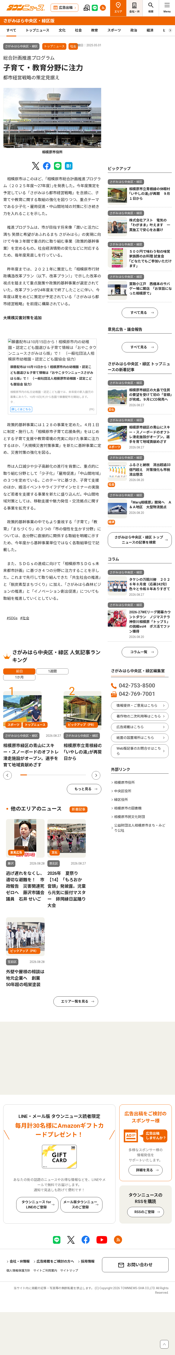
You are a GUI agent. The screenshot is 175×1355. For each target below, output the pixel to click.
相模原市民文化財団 (129, 817)
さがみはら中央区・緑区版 (28, 20)
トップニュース (37, 30)
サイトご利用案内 (45, 1270)
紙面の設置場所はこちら (135, 738)
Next (96, 775)
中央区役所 (122, 791)
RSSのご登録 (144, 1212)
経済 (150, 30)
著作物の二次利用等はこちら (139, 716)
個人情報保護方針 (18, 1270)
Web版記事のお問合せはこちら (139, 751)
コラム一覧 (138, 652)
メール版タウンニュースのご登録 (80, 1204)
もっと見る (83, 789)
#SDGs (12, 618)
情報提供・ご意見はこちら (137, 706)
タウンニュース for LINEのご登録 (36, 1204)
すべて (11, 30)
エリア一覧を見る (74, 1001)
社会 (78, 30)
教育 (94, 30)
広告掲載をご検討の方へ (55, 1261)
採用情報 (88, 1261)
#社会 (24, 618)
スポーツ (114, 30)
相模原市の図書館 (127, 808)
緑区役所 (121, 800)
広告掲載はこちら (130, 727)
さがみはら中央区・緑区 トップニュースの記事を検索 (138, 539)
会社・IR (134, 11)
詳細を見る (144, 1170)
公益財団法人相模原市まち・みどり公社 (139, 828)
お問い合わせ (140, 1264)
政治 (133, 30)
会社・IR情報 (20, 1261)
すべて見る (138, 313)
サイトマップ (69, 1270)
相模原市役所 (124, 783)
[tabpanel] (52, 121)
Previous (7, 775)
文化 (62, 30)
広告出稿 (66, 8)
